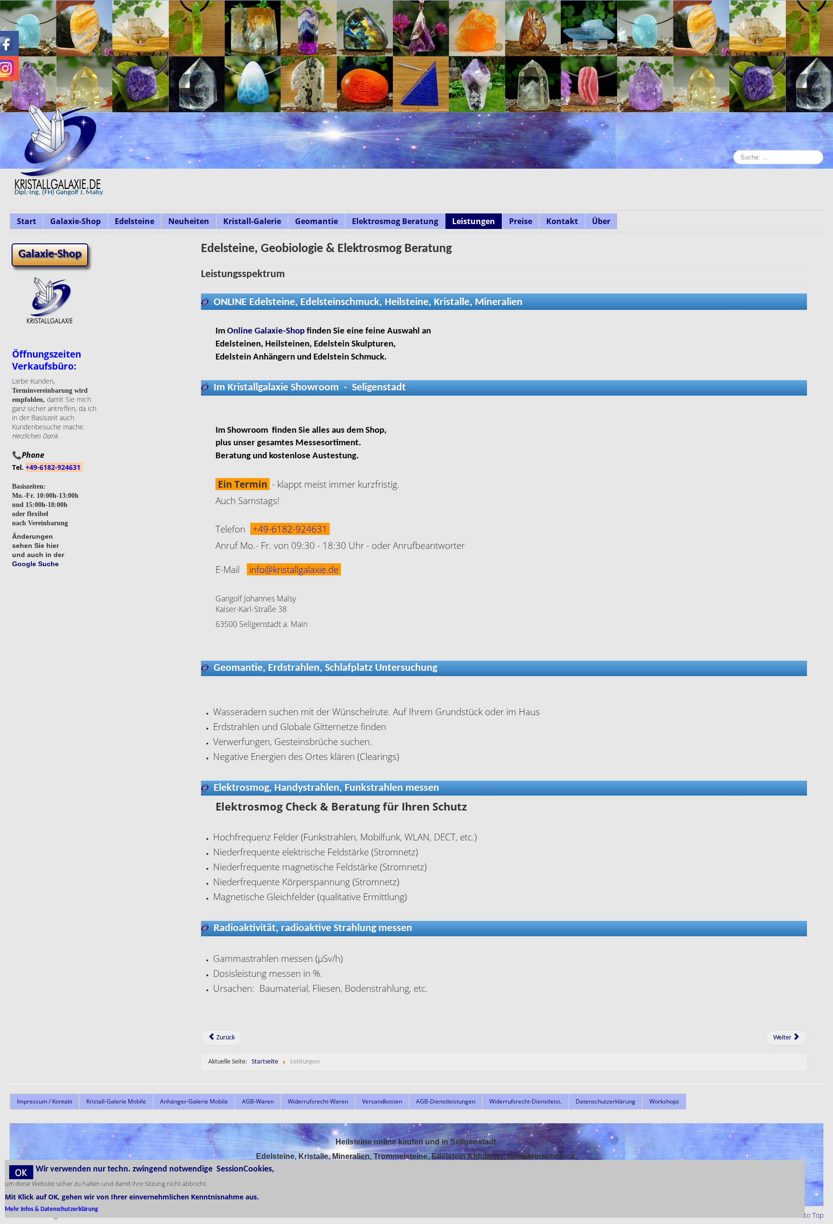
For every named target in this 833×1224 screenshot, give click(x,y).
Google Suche (35, 564)
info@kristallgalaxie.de (294, 569)
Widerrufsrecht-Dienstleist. (525, 1101)
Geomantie (316, 221)
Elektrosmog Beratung (395, 221)
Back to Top (805, 1215)
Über (601, 221)
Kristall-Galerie (252, 221)
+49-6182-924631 (54, 467)
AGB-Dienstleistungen (445, 1101)
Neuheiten (188, 221)
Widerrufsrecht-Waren (318, 1101)
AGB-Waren (258, 1101)
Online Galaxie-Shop (266, 331)
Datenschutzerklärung (605, 1101)
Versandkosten (382, 1101)
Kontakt (562, 221)
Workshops (664, 1101)
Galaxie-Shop (75, 221)
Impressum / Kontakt (44, 1101)
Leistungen (473, 221)
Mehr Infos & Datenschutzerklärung (51, 1209)
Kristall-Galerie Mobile (116, 1101)
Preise (520, 221)
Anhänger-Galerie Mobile (194, 1101)
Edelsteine (134, 221)
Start (26, 221)
